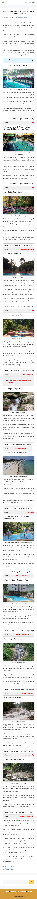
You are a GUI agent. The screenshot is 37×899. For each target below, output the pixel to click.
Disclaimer (13, 891)
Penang (10, 382)
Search (5, 879)
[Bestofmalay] (3, 2)
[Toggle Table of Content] (31, 60)
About (7, 891)
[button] (25, 2)
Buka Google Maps (27, 249)
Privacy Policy (21, 891)
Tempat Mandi (9, 869)
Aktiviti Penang (9, 866)
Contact (29, 891)
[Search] (31, 882)
